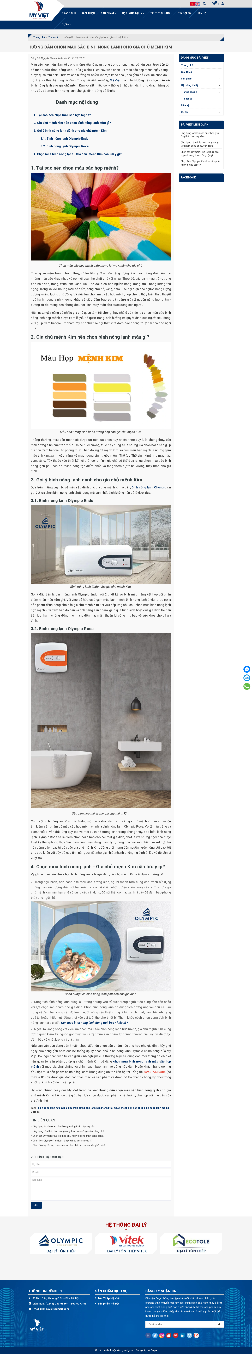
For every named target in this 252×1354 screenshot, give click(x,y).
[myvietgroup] (39, 10)
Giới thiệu (88, 13)
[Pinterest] (175, 1335)
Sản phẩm (107, 13)
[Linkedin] (182, 1335)
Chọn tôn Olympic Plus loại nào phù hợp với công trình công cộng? (68, 1135)
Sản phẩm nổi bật (108, 1303)
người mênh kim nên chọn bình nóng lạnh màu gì (142, 1108)
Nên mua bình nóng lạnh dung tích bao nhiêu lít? (94, 1022)
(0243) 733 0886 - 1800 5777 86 (66, 1303)
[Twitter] (155, 1335)
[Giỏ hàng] (213, 3)
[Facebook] (246, 669)
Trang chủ (69, 13)
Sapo (154, 1350)
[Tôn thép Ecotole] (191, 1243)
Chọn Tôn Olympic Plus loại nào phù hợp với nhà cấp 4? (62, 1140)
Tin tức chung (160, 13)
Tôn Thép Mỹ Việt (109, 1298)
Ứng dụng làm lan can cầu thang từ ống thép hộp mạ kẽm (64, 1126)
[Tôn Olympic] (61, 1243)
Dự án (66, 24)
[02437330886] (246, 686)
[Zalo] (246, 677)
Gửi (36, 1205)
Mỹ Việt (115, 80)
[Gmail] (196, 1335)
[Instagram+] (162, 1335)
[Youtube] (168, 1335)
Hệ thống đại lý (132, 13)
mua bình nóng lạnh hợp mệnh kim (93, 1108)
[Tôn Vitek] (126, 1243)
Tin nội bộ (184, 13)
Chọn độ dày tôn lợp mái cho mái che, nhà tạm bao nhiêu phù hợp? (69, 1145)
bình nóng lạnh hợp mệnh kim (55, 1108)
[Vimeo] (189, 1335)
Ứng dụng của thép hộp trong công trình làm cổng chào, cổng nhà (68, 1131)
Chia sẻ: (35, 1111)
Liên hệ (201, 13)
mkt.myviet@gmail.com (54, 1308)
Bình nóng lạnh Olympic (149, 487)
